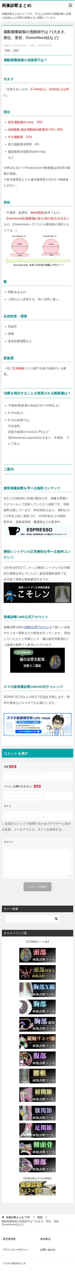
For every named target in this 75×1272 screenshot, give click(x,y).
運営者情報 (9, 1238)
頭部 (16, 50)
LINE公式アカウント (38, 627)
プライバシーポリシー (15, 1249)
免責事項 (45, 1238)
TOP (18, 1217)
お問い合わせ (48, 1249)
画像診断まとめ (17, 5)
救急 (7, 50)
